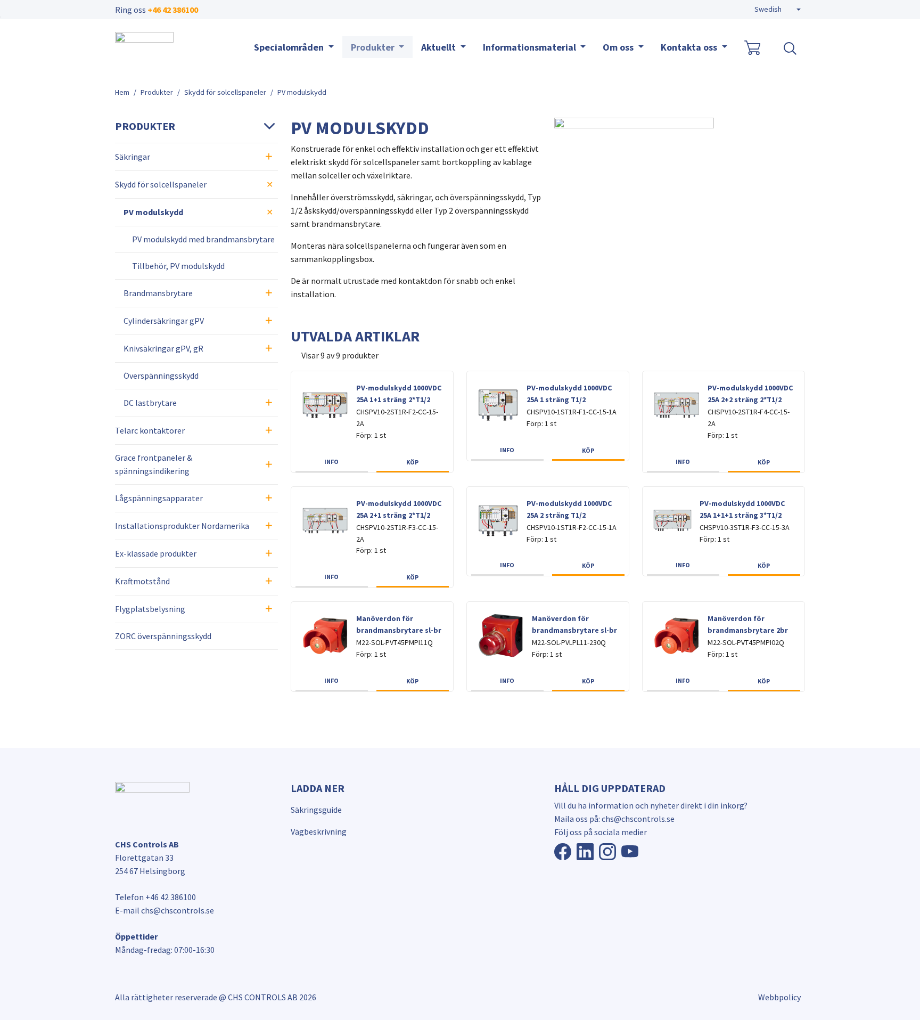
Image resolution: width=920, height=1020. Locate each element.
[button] (777, 9)
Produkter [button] (374, 47)
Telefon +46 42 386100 (155, 897)
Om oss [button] (619, 47)
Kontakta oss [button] (690, 47)
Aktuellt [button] (439, 47)
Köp (412, 462)
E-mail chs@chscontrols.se (164, 910)
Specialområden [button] (290, 47)
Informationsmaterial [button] (530, 47)
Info (331, 462)
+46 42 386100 (172, 9)
